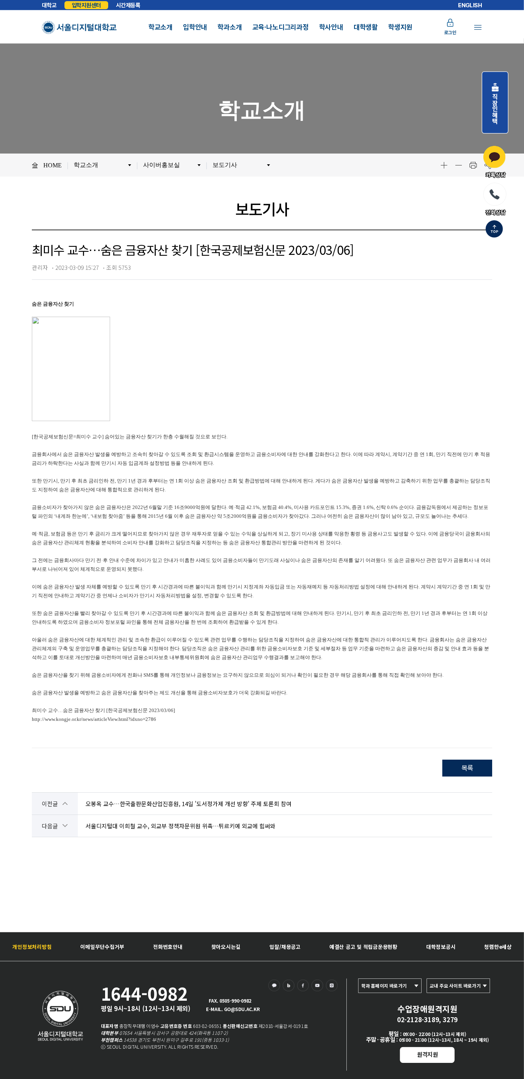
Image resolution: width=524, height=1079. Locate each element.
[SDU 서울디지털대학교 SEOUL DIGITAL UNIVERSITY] (79, 27)
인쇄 (473, 165)
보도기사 (225, 165)
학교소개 (160, 27)
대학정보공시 (441, 946)
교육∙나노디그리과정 (280, 27)
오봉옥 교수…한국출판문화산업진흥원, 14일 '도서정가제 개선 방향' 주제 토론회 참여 (189, 804)
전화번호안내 (168, 946)
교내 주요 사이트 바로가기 (455, 985)
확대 (443, 165)
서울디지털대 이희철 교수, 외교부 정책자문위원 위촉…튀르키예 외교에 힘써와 (180, 826)
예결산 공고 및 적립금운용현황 (363, 946)
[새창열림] (276, 987)
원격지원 (427, 1054)
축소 (458, 165)
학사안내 (331, 27)
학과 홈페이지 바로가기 (384, 985)
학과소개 (230, 27)
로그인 (450, 32)
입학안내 (195, 27)
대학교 (49, 5)
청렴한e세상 (497, 946)
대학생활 (366, 27)
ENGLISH (470, 5)
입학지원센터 (86, 5)
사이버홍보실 (161, 165)
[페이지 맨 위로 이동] (494, 229)
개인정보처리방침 (31, 946)
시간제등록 (128, 5)
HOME (52, 165)
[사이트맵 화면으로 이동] (477, 27)
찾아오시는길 (226, 946)
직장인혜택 (495, 105)
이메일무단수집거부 (102, 946)
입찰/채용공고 (285, 946)
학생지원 (400, 27)
